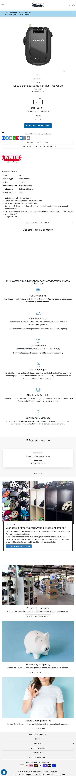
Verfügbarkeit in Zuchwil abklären (38, 146)
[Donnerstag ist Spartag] (38, 641)
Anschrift (37, 753)
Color (38, 98)
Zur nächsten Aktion (38, 672)
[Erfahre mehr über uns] (38, 517)
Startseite (37, 79)
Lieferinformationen (38, 142)
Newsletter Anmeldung (37, 762)
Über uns (37, 743)
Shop (37, 739)
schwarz (38, 102)
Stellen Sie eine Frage (38, 222)
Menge (38, 116)
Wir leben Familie (37, 734)
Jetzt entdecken (38, 728)
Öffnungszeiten (37, 757)
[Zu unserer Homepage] (38, 585)
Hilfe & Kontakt (37, 748)
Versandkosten (44, 111)
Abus (38, 82)
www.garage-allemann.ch (38, 616)
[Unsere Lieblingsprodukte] (38, 697)
